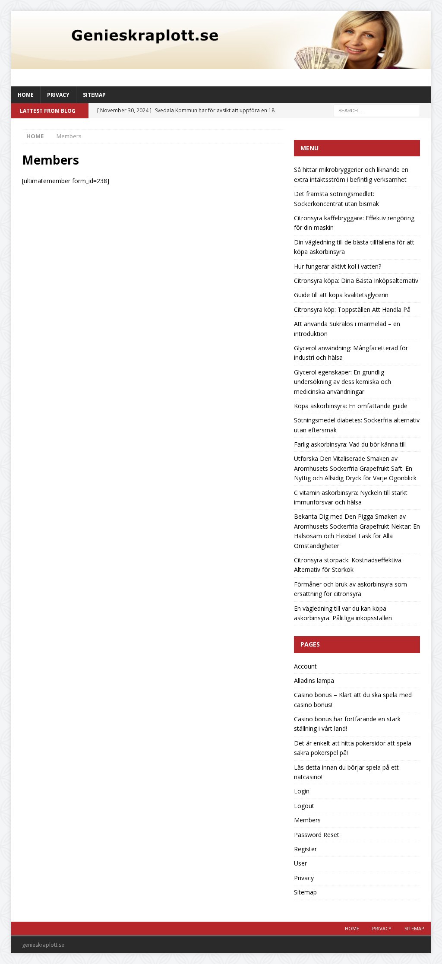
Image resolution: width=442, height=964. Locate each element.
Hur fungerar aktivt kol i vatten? (337, 266)
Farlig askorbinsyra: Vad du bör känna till (350, 444)
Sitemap (94, 94)
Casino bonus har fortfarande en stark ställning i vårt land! (347, 724)
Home (26, 94)
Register (305, 849)
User (300, 863)
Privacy (58, 94)
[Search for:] (377, 110)
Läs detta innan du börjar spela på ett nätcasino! (346, 772)
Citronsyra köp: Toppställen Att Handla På (352, 309)
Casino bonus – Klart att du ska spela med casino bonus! (353, 699)
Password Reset (316, 835)
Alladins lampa (314, 680)
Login (301, 791)
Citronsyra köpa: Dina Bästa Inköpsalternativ (356, 280)
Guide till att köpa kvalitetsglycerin (341, 295)
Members (307, 820)
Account (305, 666)
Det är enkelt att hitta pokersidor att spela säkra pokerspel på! (352, 748)
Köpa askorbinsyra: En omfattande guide (350, 406)
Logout (304, 806)
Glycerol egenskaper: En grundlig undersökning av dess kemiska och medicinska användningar (342, 382)
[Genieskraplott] (221, 64)
